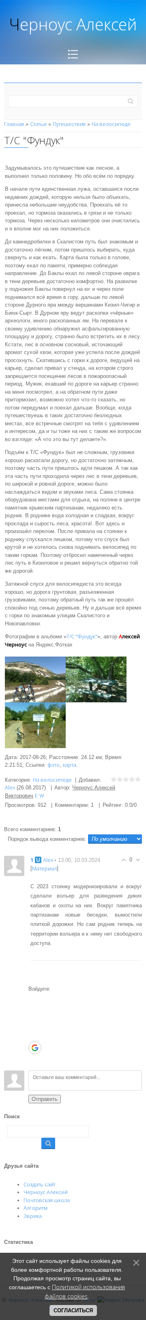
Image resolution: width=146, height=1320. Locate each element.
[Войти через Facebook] (34, 1023)
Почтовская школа (47, 1200)
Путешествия (69, 124)
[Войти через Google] (34, 1047)
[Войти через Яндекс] (34, 1035)
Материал (44, 868)
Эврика (33, 1216)
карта (69, 764)
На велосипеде (111, 124)
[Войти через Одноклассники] (34, 1060)
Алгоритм (35, 1207)
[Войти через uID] (34, 999)
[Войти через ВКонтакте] (34, 1011)
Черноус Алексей (46, 1192)
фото (53, 764)
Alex (10, 787)
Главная (14, 124)
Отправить (45, 1099)
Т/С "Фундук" (82, 636)
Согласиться (73, 1310)
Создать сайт (40, 1184)
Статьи (38, 124)
